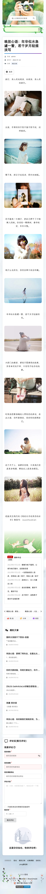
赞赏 (37, 618)
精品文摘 (14, 63)
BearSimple (32, 879)
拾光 (23, 8)
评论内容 (7, 781)
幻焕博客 (30, 860)
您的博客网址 (9, 772)
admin (13, 56)
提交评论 (10, 820)
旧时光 (38, 860)
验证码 (6, 810)
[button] (40, 29)
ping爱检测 (23, 864)
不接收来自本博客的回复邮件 (18, 807)
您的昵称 (7, 752)
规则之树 (22, 860)
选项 (10, 72)
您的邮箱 (7, 763)
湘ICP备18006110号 (24, 883)
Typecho (22, 879)
